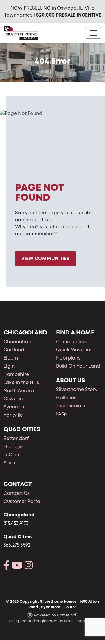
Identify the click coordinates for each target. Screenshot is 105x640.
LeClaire (13, 455)
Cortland (14, 350)
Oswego (13, 399)
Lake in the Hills (21, 382)
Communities (71, 342)
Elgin (9, 366)
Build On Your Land (78, 366)
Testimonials (70, 406)
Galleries (66, 397)
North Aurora (19, 390)
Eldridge (13, 446)
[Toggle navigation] (93, 33)
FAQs (61, 414)
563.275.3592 (17, 545)
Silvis (9, 463)
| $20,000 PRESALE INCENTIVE (66, 15)
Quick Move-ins (74, 350)
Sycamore (15, 407)
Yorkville (13, 415)
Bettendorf (16, 438)
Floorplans (68, 358)
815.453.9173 (16, 523)
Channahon (17, 342)
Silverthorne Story (76, 389)
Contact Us (17, 493)
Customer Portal (22, 501)
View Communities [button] (45, 258)
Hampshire (16, 374)
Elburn (11, 358)
